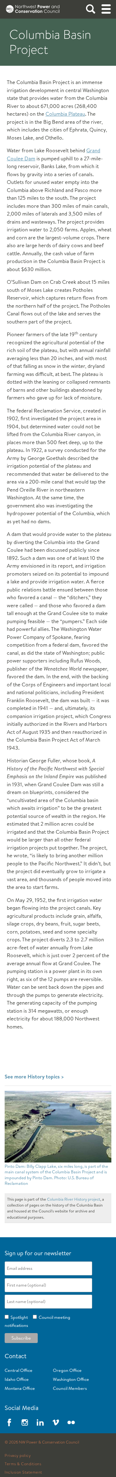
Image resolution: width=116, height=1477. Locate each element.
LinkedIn (40, 1422)
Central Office (18, 1370)
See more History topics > (34, 1076)
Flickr (71, 1422)
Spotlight (18, 1317)
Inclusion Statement (23, 1472)
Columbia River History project (73, 1199)
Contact (16, 1356)
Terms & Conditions (23, 1464)
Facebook (9, 1422)
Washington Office (71, 1379)
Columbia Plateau (65, 113)
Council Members (70, 1388)
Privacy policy (18, 1455)
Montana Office (20, 1388)
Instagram (24, 1422)
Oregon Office (67, 1370)
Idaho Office (17, 1379)
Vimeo (55, 1422)
